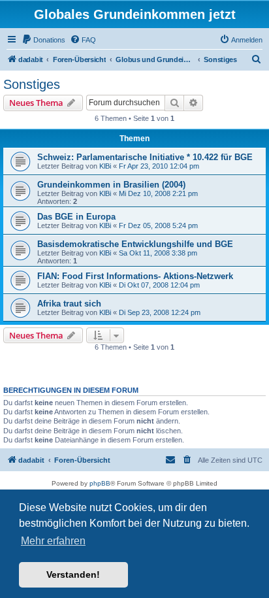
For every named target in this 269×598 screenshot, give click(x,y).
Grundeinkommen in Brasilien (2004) (111, 185)
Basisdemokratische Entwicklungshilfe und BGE (135, 244)
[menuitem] (43, 40)
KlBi (105, 166)
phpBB (99, 483)
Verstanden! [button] (73, 574)
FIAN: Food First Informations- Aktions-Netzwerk (135, 276)
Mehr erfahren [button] (53, 540)
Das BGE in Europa (76, 217)
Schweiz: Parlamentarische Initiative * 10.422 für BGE (145, 157)
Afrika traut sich (69, 303)
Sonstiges (31, 84)
